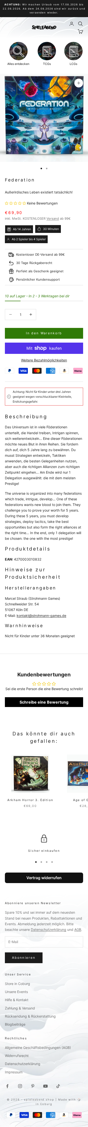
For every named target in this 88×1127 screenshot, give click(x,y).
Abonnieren (23, 957)
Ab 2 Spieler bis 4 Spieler (29, 239)
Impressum (13, 1072)
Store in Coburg (17, 984)
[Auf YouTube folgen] (45, 1086)
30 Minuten (51, 229)
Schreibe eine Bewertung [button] (44, 702)
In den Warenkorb (44, 333)
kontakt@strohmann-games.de (41, 615)
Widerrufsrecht (17, 1056)
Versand (52, 218)
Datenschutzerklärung (48, 929)
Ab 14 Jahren (22, 229)
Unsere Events (16, 992)
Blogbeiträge (15, 1024)
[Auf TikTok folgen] (58, 1086)
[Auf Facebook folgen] (7, 1086)
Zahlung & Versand (20, 1008)
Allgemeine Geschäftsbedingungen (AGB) (38, 1047)
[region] (44, 844)
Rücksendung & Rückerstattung (30, 1016)
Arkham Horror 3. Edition (30, 800)
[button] (16, 203)
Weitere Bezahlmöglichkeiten (44, 360)
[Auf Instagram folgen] (20, 1086)
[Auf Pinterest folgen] (32, 1086)
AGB (77, 929)
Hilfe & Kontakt (16, 1000)
